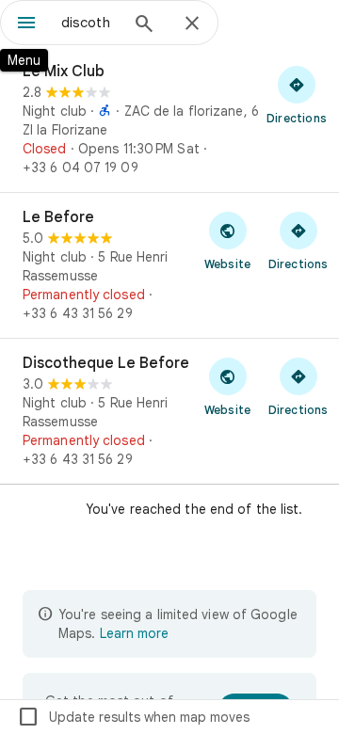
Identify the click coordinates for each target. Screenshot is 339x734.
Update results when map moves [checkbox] (133, 717)
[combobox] (89, 22)
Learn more (134, 633)
